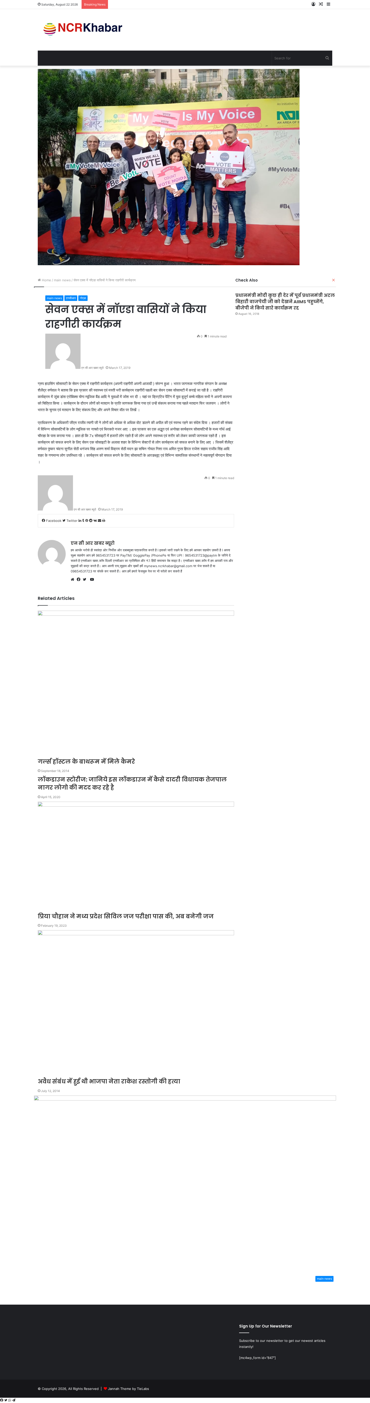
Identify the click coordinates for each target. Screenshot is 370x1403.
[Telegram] (13, 1400)
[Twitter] (6, 1400)
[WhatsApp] (10, 1400)
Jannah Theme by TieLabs (128, 1389)
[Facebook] (2, 1400)
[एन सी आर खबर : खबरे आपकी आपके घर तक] (84, 30)
